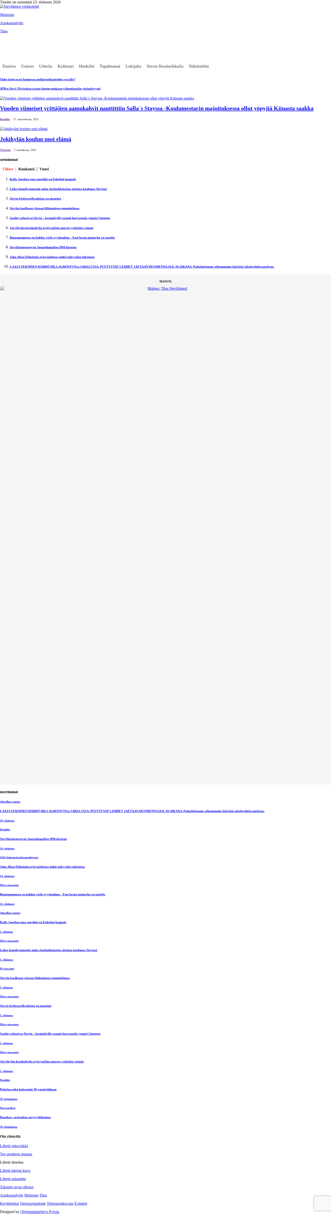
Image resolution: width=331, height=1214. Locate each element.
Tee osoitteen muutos (16, 1154)
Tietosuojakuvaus (60, 1203)
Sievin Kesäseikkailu (165, 66)
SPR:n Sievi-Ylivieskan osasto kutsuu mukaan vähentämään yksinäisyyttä (50, 88)
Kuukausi (26, 169)
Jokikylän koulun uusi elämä (35, 139)
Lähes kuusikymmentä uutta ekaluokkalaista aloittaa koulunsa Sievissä (58, 189)
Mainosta (7, 15)
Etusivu (9, 66)
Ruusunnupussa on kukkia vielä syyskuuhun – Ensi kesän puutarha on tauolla (62, 237)
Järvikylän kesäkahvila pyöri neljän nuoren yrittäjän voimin (51, 228)
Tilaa (4, 31)
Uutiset (27, 66)
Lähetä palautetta (13, 1179)
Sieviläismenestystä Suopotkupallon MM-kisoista (43, 247)
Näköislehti (199, 66)
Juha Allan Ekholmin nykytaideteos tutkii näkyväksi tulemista (52, 257)
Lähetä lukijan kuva (15, 1170)
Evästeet (80, 1203)
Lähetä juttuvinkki (14, 1146)
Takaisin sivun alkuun (16, 1187)
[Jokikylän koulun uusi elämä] (23, 129)
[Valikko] (6, 38)
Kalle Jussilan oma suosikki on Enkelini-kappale (43, 179)
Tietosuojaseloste (33, 1203)
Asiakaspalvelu (11, 23)
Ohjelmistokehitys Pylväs (39, 1212)
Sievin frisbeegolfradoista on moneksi (35, 198)
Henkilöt (86, 66)
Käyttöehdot (9, 1203)
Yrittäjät (5, 150)
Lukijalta (133, 66)
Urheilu (45, 66)
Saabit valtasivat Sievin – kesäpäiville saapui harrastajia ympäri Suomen (60, 218)
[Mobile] (6, 48)
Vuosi (44, 169)
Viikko (7, 169)
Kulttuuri (66, 66)
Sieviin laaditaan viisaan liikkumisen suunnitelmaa (44, 208)
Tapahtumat (110, 66)
